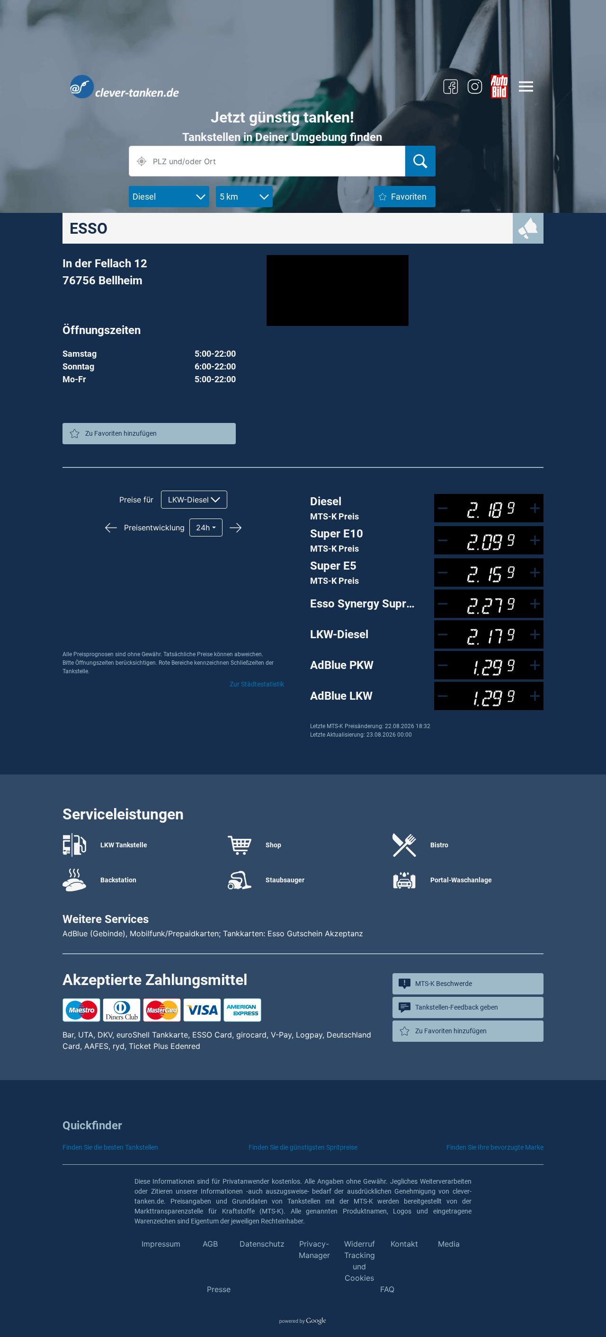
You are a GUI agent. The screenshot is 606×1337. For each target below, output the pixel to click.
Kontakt (404, 1244)
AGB (210, 1244)
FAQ (387, 1289)
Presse (219, 1289)
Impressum (161, 1244)
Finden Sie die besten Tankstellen (110, 1147)
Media (449, 1244)
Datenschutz (262, 1244)
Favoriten (409, 197)
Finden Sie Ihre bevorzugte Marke (495, 1147)
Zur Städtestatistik (257, 684)
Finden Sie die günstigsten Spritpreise (303, 1147)
